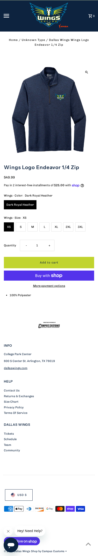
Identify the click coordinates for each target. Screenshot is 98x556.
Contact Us (12, 390)
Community (12, 450)
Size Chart (11, 401)
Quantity (10, 245)
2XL (68, 227)
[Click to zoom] (87, 72)
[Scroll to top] (88, 544)
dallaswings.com (15, 368)
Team (7, 445)
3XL (80, 227)
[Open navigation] (14, 15)
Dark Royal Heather (20, 204)
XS (9, 227)
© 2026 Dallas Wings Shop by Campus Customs (34, 551)
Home (13, 40)
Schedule (10, 439)
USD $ (22, 495)
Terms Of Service (15, 413)
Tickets (9, 433)
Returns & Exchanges (19, 396)
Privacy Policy (14, 407)
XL (56, 227)
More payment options (49, 285)
